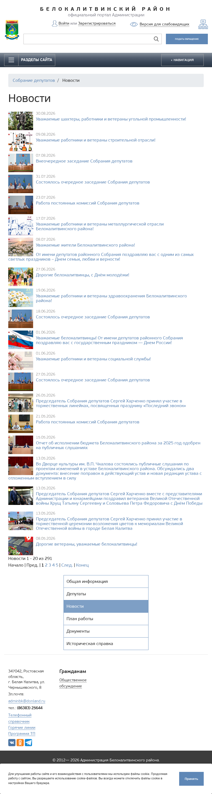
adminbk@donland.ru (26, 701)
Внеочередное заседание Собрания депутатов (84, 161)
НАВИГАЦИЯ (183, 60)
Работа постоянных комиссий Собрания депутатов (87, 203)
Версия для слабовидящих (164, 24)
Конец (82, 565)
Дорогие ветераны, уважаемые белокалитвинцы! (86, 544)
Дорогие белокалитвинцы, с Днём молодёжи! (82, 274)
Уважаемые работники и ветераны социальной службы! (93, 359)
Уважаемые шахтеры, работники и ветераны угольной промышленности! (111, 119)
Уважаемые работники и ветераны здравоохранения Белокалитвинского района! (111, 298)
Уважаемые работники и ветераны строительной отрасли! (95, 140)
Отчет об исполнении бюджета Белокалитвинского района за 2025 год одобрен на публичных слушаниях (118, 445)
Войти (64, 23)
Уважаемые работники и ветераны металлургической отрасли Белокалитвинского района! (100, 226)
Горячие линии (21, 727)
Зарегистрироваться (97, 23)
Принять (191, 779)
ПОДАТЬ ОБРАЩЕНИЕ (187, 39)
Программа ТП (21, 733)
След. (67, 565)
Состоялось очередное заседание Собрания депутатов (93, 182)
